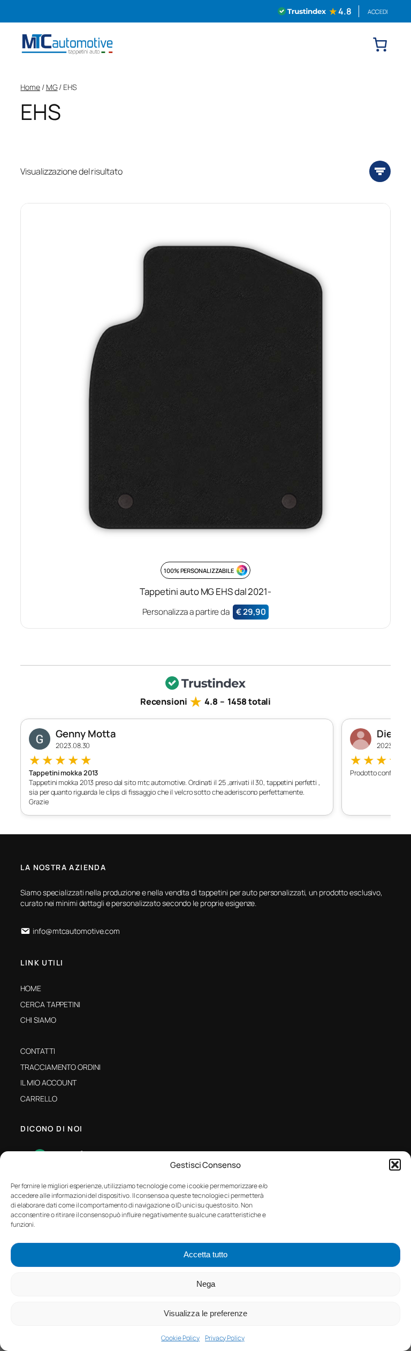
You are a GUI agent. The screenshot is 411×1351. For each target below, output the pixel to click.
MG (52, 87)
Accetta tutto (205, 1254)
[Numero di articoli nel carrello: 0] (380, 44)
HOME (30, 988)
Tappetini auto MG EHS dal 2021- (205, 591)
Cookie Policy (180, 1337)
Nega (205, 1283)
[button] (395, 1164)
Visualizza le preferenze (205, 1313)
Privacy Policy (225, 1337)
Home (30, 87)
